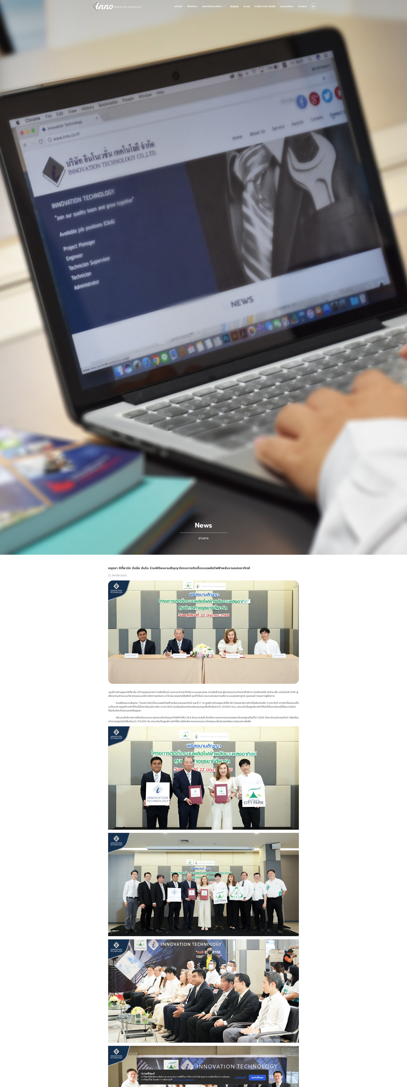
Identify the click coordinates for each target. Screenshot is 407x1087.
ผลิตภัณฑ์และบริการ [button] (212, 6)
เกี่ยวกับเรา (192, 6)
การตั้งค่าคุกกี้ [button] (240, 1077)
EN (313, 6)
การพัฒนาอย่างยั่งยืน (264, 6)
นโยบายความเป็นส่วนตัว (183, 1079)
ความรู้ (246, 6)
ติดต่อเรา (302, 6)
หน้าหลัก (178, 6)
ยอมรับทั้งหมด (257, 1077)
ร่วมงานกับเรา (286, 6)
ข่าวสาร (234, 6)
